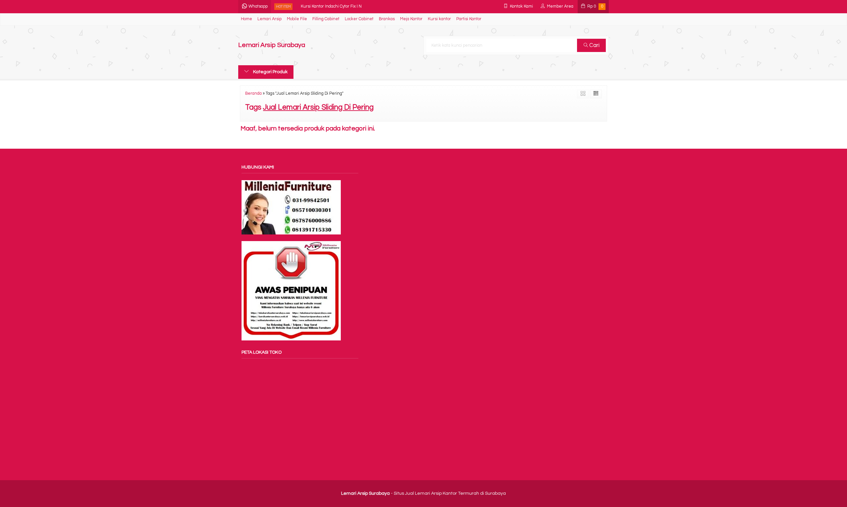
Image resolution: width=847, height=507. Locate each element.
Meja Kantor (411, 19)
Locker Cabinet (359, 19)
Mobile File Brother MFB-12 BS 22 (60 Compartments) (351, 7)
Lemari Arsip (269, 19)
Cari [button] (594, 45)
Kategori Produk (270, 72)
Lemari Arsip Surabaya (271, 45)
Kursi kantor (439, 19)
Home (246, 19)
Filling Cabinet (325, 19)
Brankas (387, 19)
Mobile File (297, 19)
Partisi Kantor (468, 19)
